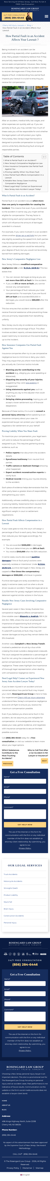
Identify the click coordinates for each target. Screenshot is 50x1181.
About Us (6, 1105)
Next (44, 761)
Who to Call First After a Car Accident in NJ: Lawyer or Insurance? (38, 753)
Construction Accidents (14, 916)
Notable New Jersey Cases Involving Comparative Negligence (21, 182)
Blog (29, 25)
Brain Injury (9, 909)
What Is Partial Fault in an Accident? (20, 160)
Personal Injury (10, 923)
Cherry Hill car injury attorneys (31, 697)
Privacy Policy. (25, 848)
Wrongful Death (11, 888)
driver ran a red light (25, 235)
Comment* (8, 807)
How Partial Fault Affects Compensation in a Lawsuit (24, 176)
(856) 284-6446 (14, 17)
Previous (7, 764)
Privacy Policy (13, 1168)
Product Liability (11, 895)
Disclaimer (27, 1168)
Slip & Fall (8, 902)
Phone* (7, 797)
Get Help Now (25, 825)
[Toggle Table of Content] (43, 157)
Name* (7, 777)
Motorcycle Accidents (13, 881)
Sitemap (39, 1168)
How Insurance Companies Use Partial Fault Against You (24, 167)
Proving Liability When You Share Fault (22, 172)
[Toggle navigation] (46, 16)
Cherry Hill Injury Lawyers (13, 25)
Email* (6, 787)
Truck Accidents (10, 874)
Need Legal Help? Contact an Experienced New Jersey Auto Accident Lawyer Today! (23, 187)
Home (4, 1101)
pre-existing (31, 383)
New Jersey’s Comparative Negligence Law (24, 163)
